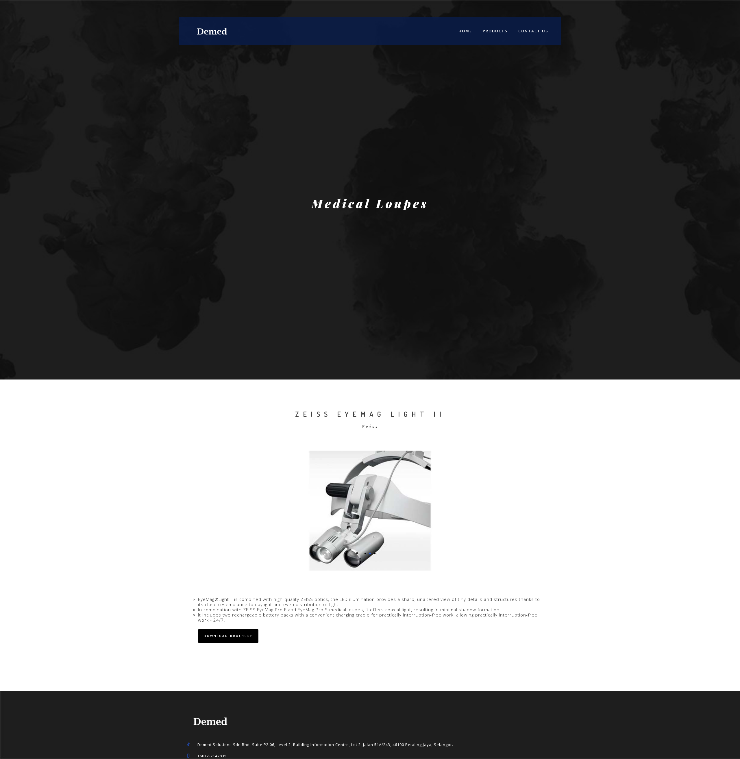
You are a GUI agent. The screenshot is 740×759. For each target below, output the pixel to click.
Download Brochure (228, 636)
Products (495, 31)
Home (465, 31)
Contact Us (533, 31)
